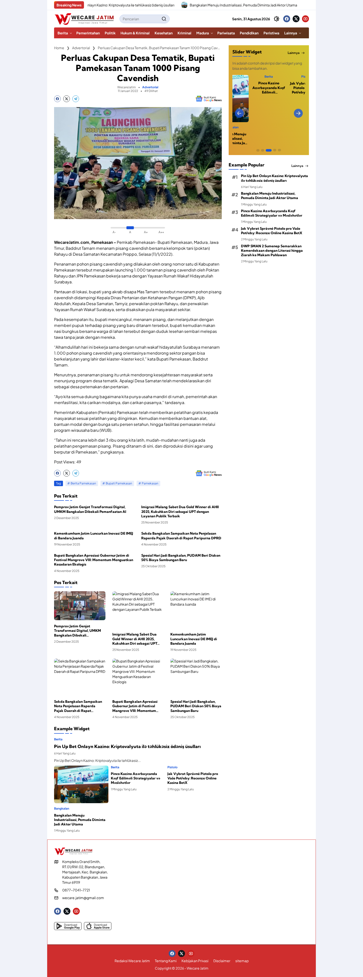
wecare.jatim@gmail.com (83, 897)
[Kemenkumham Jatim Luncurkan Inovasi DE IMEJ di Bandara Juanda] (196, 609)
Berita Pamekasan (83, 483)
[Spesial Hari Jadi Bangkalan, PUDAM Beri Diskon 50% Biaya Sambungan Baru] (196, 677)
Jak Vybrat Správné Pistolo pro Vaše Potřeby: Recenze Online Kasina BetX (192, 778)
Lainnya (294, 53)
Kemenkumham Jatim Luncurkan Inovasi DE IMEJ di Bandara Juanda (93, 535)
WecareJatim (126, 87)
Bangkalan (61, 808)
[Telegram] (75, 98)
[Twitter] (296, 18)
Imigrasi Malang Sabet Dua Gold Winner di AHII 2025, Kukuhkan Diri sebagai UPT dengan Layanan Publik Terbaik (180, 511)
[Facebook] (286, 18)
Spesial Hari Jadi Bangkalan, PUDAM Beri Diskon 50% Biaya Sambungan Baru (180, 557)
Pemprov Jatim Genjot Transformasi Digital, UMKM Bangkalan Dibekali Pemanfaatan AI (90, 509)
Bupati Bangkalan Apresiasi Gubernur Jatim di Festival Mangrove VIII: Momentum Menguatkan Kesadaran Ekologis (93, 560)
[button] (164, 19)
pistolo (172, 767)
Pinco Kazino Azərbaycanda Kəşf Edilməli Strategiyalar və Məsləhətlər (135, 778)
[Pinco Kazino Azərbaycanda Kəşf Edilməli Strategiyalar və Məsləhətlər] (279, 5)
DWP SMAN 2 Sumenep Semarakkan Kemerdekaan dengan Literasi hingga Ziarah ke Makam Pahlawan (272, 250)
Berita (58, 739)
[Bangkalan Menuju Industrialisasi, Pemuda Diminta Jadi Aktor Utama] (156, 5)
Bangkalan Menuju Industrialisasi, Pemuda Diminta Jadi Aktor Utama (215, 5)
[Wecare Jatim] (85, 19)
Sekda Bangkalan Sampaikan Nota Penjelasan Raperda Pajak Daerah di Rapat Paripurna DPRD (181, 535)
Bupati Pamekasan (119, 483)
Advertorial (150, 87)
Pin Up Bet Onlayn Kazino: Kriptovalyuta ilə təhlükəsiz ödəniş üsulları (92, 5)
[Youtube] (305, 18)
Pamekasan (150, 483)
